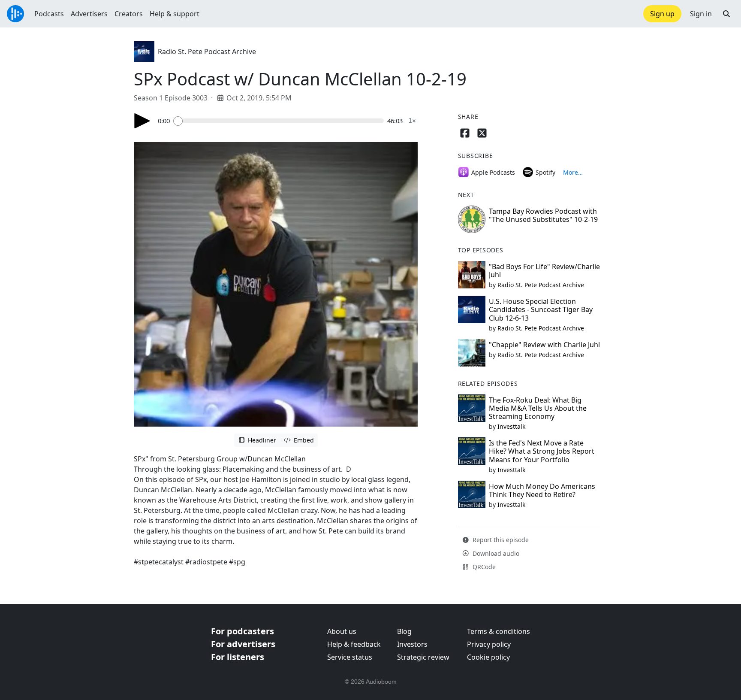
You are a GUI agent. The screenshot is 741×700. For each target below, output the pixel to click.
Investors (412, 644)
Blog (404, 631)
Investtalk (511, 426)
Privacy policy (489, 644)
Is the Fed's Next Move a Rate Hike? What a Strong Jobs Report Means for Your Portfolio (541, 451)
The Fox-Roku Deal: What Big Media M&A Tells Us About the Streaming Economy (538, 408)
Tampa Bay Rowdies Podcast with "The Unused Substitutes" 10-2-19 (543, 215)
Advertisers (89, 13)
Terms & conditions (498, 631)
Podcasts (49, 13)
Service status (349, 657)
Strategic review (423, 657)
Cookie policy (488, 657)
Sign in (701, 13)
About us (341, 631)
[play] (142, 120)
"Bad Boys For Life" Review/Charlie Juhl (544, 270)
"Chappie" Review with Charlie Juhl (544, 344)
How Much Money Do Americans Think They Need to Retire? (542, 490)
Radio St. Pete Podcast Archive (207, 51)
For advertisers (243, 644)
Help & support (174, 13)
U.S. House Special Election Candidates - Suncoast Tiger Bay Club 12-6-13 (541, 309)
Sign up (662, 13)
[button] (726, 13)
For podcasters (242, 631)
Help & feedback (354, 644)
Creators (128, 13)
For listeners (237, 657)
